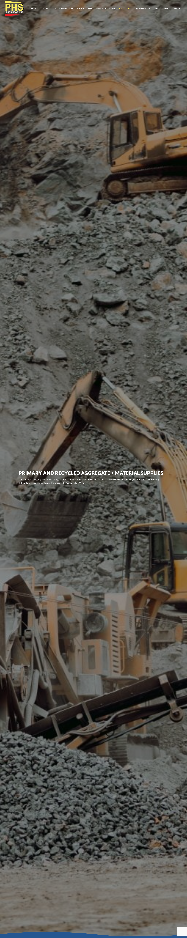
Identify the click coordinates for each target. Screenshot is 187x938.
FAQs (157, 8)
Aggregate (125, 8)
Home (34, 8)
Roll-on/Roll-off (63, 8)
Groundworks (143, 8)
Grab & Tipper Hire (105, 8)
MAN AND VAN (84, 8)
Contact (177, 8)
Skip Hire (46, 8)
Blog (166, 8)
